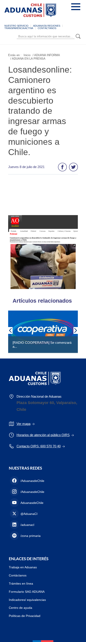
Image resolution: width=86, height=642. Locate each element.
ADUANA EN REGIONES (46, 25)
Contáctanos (17, 575)
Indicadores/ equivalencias (27, 600)
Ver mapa (23, 424)
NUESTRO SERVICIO (16, 25)
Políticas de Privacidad (24, 616)
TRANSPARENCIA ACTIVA (18, 28)
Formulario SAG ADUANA (27, 591)
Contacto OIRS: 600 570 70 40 (39, 446)
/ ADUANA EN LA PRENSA (27, 58)
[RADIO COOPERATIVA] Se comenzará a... (42, 344)
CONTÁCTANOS (47, 28)
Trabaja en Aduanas (23, 567)
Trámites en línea (21, 583)
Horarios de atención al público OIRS (43, 435)
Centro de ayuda (20, 607)
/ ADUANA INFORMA (46, 55)
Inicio (27, 55)
